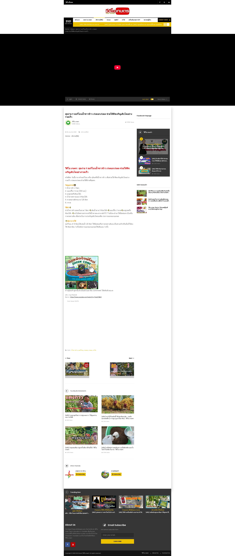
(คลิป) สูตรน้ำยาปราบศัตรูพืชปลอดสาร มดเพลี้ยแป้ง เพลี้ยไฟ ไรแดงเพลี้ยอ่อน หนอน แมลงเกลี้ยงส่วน (158, 200)
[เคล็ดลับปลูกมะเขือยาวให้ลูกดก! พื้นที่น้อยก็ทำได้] (158, 502)
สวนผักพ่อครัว (115, 471)
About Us (155, 553)
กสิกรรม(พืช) (99, 20)
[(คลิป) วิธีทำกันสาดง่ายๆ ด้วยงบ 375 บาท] (145, 171)
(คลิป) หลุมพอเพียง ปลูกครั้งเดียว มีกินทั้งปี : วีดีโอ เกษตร (81, 449)
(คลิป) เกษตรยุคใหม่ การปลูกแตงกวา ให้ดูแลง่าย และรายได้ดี (81, 416)
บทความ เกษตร (87, 20)
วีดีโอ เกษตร (75, 121)
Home (67, 29)
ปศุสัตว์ (116, 20)
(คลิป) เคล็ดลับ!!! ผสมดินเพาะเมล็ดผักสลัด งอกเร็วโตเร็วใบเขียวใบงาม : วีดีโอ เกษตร (118, 449)
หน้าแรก (77, 20)
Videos (72, 29)
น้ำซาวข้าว (74, 350)
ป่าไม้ (123, 20)
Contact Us (166, 553)
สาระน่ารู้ (137, 510)
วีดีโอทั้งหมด (157, 144)
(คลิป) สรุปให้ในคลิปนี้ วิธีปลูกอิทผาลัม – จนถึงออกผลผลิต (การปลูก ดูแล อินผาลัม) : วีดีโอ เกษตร (118, 418)
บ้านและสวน (149, 144)
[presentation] (164, 24)
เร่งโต (94, 350)
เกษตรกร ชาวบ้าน (80, 471)
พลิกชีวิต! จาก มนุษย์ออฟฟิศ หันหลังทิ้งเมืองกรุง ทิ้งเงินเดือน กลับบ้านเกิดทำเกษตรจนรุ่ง (159, 192)
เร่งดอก (86, 350)
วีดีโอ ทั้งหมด (69, 2)
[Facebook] (67, 544)
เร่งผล (90, 350)
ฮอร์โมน (80, 350)
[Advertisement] (99, 154)
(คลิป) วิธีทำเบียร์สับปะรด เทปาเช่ (89, 24)
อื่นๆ (112, 510)
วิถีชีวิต (103, 510)
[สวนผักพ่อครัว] (105, 474)
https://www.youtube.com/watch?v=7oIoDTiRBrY (86, 297)
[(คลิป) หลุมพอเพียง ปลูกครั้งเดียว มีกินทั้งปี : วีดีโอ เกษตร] (81, 435)
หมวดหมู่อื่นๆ (147, 20)
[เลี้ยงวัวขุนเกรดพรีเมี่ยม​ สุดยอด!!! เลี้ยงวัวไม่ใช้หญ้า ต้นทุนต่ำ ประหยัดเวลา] (77, 502)
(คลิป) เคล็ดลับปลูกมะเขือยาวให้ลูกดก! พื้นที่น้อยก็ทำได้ (161, 512)
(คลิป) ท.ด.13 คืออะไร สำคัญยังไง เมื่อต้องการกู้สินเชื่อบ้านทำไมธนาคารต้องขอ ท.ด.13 (153, 148)
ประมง (109, 20)
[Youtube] (73, 544)
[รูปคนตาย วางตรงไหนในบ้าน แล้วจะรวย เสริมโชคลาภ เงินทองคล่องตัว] (104, 502)
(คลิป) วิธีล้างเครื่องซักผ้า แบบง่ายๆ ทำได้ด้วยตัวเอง (133, 512)
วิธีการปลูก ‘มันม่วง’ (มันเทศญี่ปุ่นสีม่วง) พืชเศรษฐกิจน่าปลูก (158, 208)
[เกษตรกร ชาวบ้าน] (69, 474)
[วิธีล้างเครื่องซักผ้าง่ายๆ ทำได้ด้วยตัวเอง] (131, 502)
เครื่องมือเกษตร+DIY (134, 20)
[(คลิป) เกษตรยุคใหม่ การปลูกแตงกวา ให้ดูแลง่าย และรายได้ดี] (81, 403)
